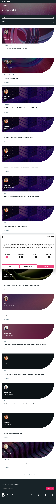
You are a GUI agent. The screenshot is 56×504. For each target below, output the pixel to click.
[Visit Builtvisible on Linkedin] (38, 495)
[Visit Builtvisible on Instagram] (52, 495)
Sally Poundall (7, 303)
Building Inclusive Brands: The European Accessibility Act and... (22, 285)
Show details (48, 262)
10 (34, 474)
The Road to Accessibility (11, 78)
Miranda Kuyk (7, 66)
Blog (3, 5)
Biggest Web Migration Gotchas (13, 433)
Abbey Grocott (8, 67)
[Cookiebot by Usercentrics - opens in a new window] (48, 237)
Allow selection (28, 266)
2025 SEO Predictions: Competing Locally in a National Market (22, 167)
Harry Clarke (7, 96)
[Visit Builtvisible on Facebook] (45, 495)
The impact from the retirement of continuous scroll (19, 404)
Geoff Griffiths (7, 37)
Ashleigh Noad (7, 333)
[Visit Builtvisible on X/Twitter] (31, 495)
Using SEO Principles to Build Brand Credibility (17, 315)
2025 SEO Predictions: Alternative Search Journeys (18, 137)
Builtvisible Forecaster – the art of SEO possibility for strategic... (22, 463)
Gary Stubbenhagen (9, 451)
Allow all (46, 266)
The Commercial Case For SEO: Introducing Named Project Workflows (24, 374)
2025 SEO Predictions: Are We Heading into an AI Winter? (20, 108)
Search (52, 22)
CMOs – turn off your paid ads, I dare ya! (15, 48)
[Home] (6, 1)
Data (5, 459)
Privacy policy (10, 494)
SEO (6, 5)
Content (6, 74)
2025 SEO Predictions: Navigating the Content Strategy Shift (21, 196)
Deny (10, 266)
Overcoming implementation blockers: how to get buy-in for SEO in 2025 (25, 344)
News (10, 74)
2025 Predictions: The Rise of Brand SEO (15, 226)
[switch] (21, 257)
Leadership (6, 45)
